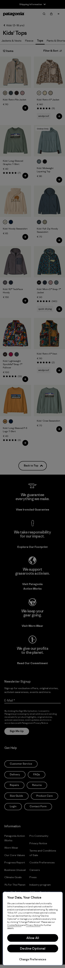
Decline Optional (32, 948)
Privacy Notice (33, 925)
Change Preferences (32, 959)
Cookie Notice (14, 925)
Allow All (32, 938)
